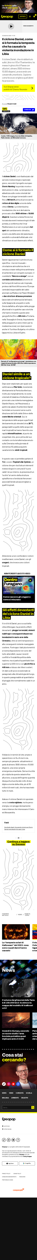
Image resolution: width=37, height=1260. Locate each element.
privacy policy (6, 1173)
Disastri (24, 1098)
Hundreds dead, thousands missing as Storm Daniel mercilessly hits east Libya (18, 828)
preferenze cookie (7, 1180)
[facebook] (18, 1140)
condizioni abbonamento (9, 1176)
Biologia (5, 1098)
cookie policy (17, 1173)
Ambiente (15, 1098)
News (4, 1093)
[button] (30, 16)
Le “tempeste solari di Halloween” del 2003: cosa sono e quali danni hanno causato (15, 946)
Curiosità (19, 1093)
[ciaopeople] (18, 1189)
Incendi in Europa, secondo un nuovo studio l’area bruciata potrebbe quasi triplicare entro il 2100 (15, 1035)
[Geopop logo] (7, 16)
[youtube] (13, 1140)
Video (11, 1093)
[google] (27, 1163)
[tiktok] (4, 1140)
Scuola (29, 1093)
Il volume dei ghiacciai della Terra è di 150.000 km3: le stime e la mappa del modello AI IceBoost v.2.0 (18, 1004)
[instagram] (8, 1140)
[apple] (10, 1163)
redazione (22, 1176)
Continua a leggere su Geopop (18, 843)
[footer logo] (18, 1119)
